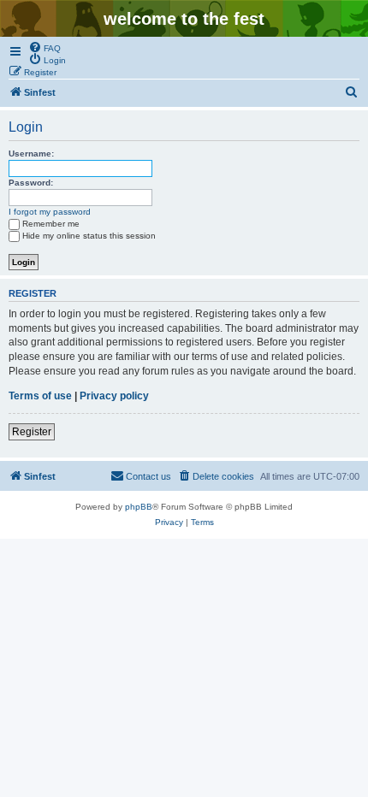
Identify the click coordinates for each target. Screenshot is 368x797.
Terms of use (40, 396)
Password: (31, 182)
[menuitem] (44, 47)
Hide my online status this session (89, 235)
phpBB (138, 506)
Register (31, 432)
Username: (31, 153)
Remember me (51, 223)
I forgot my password (50, 211)
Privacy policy (114, 396)
